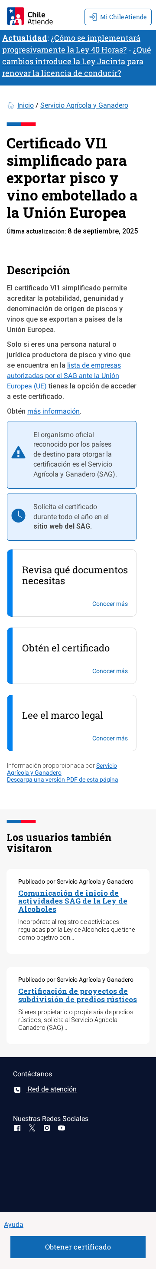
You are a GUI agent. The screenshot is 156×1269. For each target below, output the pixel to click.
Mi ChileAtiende (123, 17)
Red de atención (51, 1089)
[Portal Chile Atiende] (30, 15)
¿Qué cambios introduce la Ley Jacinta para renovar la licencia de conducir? (76, 61)
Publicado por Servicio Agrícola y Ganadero (75, 881)
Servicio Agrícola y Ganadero (84, 105)
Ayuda (13, 1224)
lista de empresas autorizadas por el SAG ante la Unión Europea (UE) (64, 375)
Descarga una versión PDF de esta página (62, 779)
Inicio (25, 105)
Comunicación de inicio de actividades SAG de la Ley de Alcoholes (72, 901)
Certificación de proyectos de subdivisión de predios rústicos (77, 995)
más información (53, 411)
